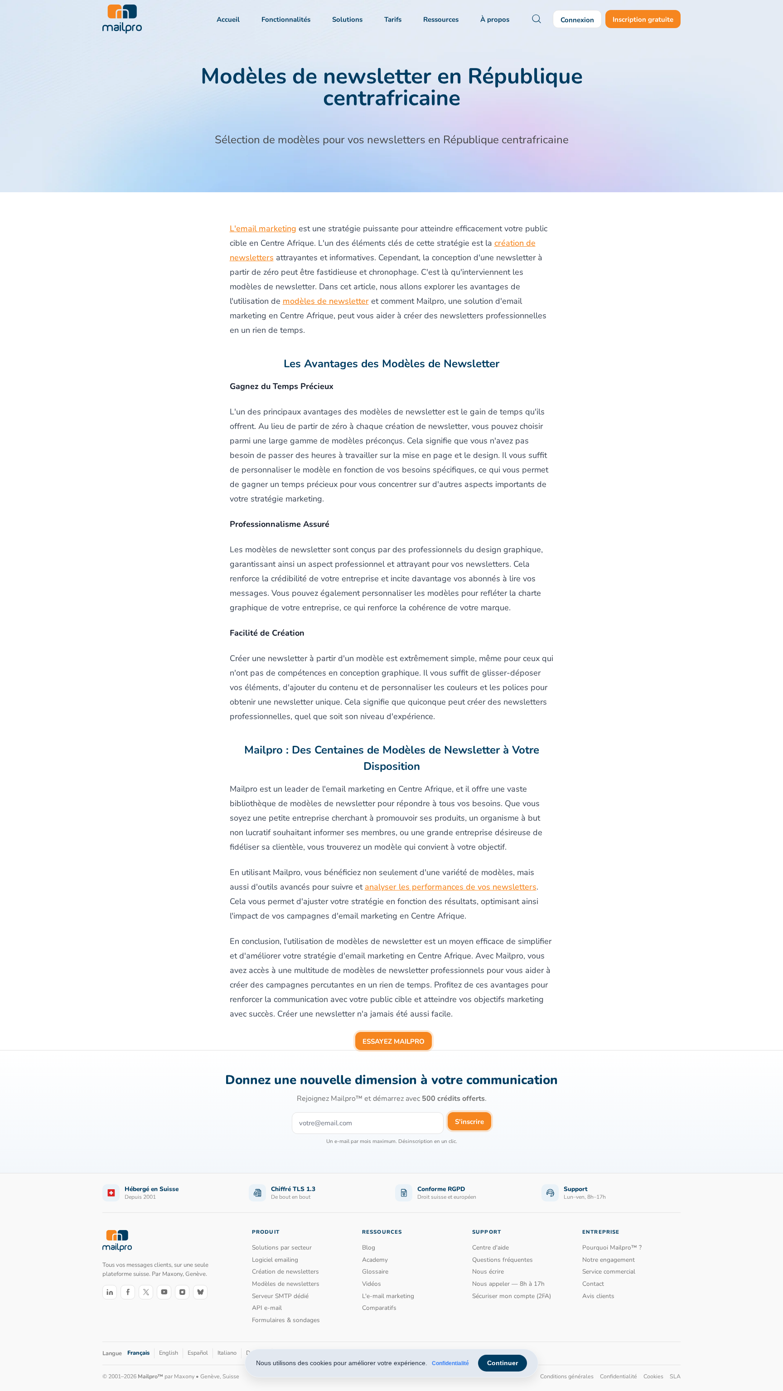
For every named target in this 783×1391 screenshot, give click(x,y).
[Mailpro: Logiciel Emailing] (122, 19)
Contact (593, 1283)
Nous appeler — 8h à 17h (508, 1283)
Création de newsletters (285, 1271)
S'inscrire (469, 1121)
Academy (375, 1259)
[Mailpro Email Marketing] (117, 1240)
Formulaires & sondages (286, 1320)
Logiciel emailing (275, 1259)
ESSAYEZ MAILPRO (393, 1041)
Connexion (577, 19)
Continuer (502, 1363)
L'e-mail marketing (388, 1296)
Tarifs (392, 19)
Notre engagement (608, 1259)
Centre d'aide (490, 1247)
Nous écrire (488, 1271)
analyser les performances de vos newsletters (450, 886)
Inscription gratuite (643, 19)
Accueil (228, 19)
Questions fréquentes (502, 1259)
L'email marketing (263, 228)
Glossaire (375, 1271)
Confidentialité (450, 1363)
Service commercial (608, 1271)
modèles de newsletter (326, 301)
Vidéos (371, 1283)
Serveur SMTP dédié (280, 1296)
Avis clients (598, 1296)
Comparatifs (379, 1307)
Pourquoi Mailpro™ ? (612, 1247)
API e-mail (267, 1307)
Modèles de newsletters (285, 1283)
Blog (368, 1247)
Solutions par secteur (282, 1247)
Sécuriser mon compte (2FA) (511, 1296)
